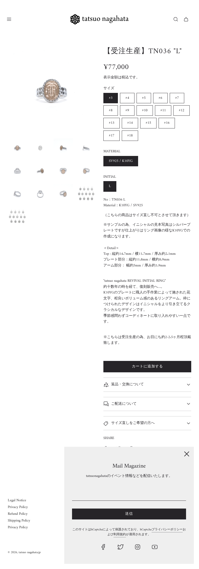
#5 (144, 98)
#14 (130, 123)
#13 (111, 123)
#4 (127, 98)
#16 (166, 123)
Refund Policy (17, 514)
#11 (163, 110)
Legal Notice (17, 500)
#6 (160, 98)
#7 (177, 98)
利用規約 (119, 534)
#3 (110, 98)
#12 (181, 110)
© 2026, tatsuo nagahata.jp (24, 552)
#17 (111, 135)
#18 (130, 135)
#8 (110, 110)
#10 (144, 110)
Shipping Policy (19, 520)
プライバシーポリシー (167, 529)
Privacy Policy (18, 507)
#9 (127, 110)
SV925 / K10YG (121, 161)
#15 (148, 123)
